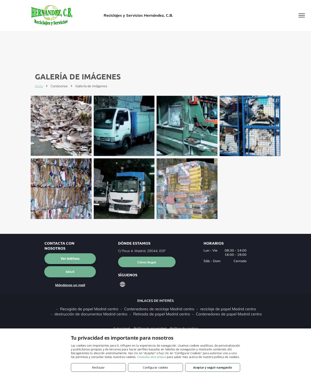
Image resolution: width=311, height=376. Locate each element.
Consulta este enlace (151, 357)
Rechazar (98, 367)
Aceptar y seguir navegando (212, 367)
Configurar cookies (155, 367)
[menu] (301, 15)
